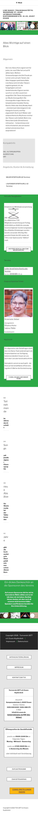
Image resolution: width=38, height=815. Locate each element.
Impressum (10, 641)
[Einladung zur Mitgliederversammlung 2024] (13, 218)
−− (7, 274)
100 (15, 274)
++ (19, 274)
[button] (19, 152)
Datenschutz (23, 641)
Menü (20, 3)
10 (11, 274)
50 (13, 274)
